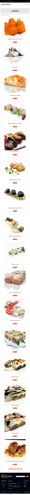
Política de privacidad (10, 491)
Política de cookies (17, 491)
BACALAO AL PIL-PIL (15, 67)
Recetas (10, 486)
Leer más (15, 42)
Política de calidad (2, 492)
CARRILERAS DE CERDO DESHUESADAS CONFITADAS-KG (15, 461)
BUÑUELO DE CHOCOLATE (15, 151)
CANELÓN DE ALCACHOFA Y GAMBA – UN (15, 236)
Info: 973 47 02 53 (3, 1)
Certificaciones (10, 488)
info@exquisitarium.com (10, 1)
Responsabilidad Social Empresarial (16, 486)
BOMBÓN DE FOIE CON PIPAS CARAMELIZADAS (15, 123)
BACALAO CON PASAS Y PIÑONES (15, 95)
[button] (27, 1)
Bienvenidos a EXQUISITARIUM (13, 483)
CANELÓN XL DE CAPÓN (15, 264)
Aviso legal (3, 491)
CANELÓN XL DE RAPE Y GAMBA (15, 320)
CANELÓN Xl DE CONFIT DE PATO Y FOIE (15, 292)
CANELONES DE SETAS (15, 433)
